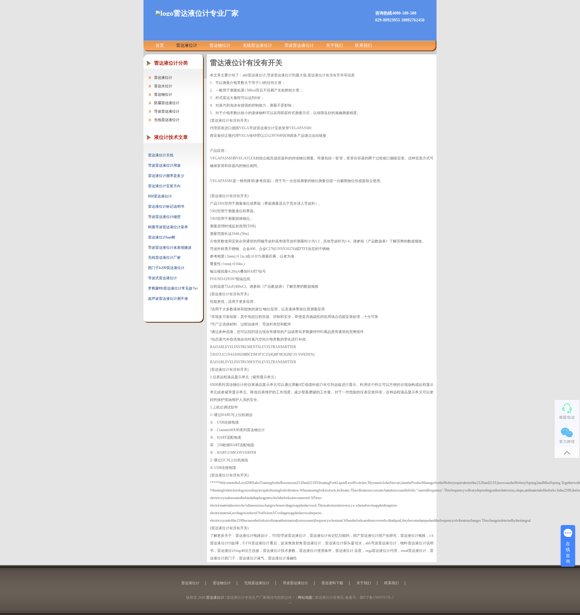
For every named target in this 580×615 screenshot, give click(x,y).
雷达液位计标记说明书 (166, 206)
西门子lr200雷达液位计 (166, 268)
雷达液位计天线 (160, 155)
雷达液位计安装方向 (164, 186)
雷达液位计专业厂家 (206, 13)
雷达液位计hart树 (161, 237)
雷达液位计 (186, 45)
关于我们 (334, 45)
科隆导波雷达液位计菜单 (168, 227)
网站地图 (305, 597)
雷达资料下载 (332, 583)
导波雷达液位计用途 (164, 165)
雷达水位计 (163, 86)
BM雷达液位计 (160, 196)
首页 (160, 45)
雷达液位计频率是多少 (166, 176)
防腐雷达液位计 (166, 103)
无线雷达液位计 (257, 45)
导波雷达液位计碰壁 (164, 217)
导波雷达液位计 (299, 45)
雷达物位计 (219, 45)
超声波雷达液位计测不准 (168, 298)
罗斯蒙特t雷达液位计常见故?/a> (173, 288)
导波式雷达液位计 (162, 278)
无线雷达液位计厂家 (164, 257)
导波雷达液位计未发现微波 (170, 247)
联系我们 (363, 45)
